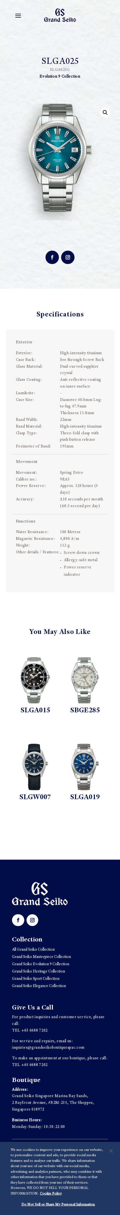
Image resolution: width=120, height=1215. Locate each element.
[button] (105, 113)
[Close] (111, 1151)
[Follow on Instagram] (68, 257)
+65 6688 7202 (34, 1031)
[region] (60, 1178)
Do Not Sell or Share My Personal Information (58, 1205)
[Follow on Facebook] (52, 257)
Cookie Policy (51, 1194)
